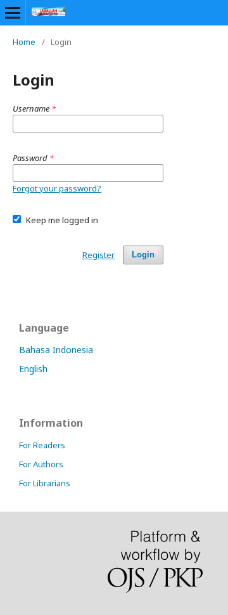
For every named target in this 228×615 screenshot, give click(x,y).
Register (98, 255)
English (33, 369)
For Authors (41, 464)
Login (143, 254)
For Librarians (44, 483)
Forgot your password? (57, 188)
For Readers (42, 445)
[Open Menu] (12, 12)
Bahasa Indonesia (56, 350)
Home (24, 42)
